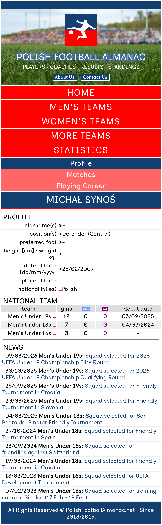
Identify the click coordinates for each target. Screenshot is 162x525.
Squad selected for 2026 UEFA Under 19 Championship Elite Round (76, 359)
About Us (65, 77)
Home (81, 92)
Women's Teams (81, 121)
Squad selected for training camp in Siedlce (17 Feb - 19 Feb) (79, 494)
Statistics (81, 150)
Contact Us (95, 77)
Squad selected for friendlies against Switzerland (68, 449)
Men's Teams (81, 107)
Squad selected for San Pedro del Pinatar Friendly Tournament (74, 419)
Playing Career (81, 185)
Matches (81, 174)
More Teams (81, 135)
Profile (81, 163)
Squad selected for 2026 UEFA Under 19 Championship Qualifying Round (76, 374)
